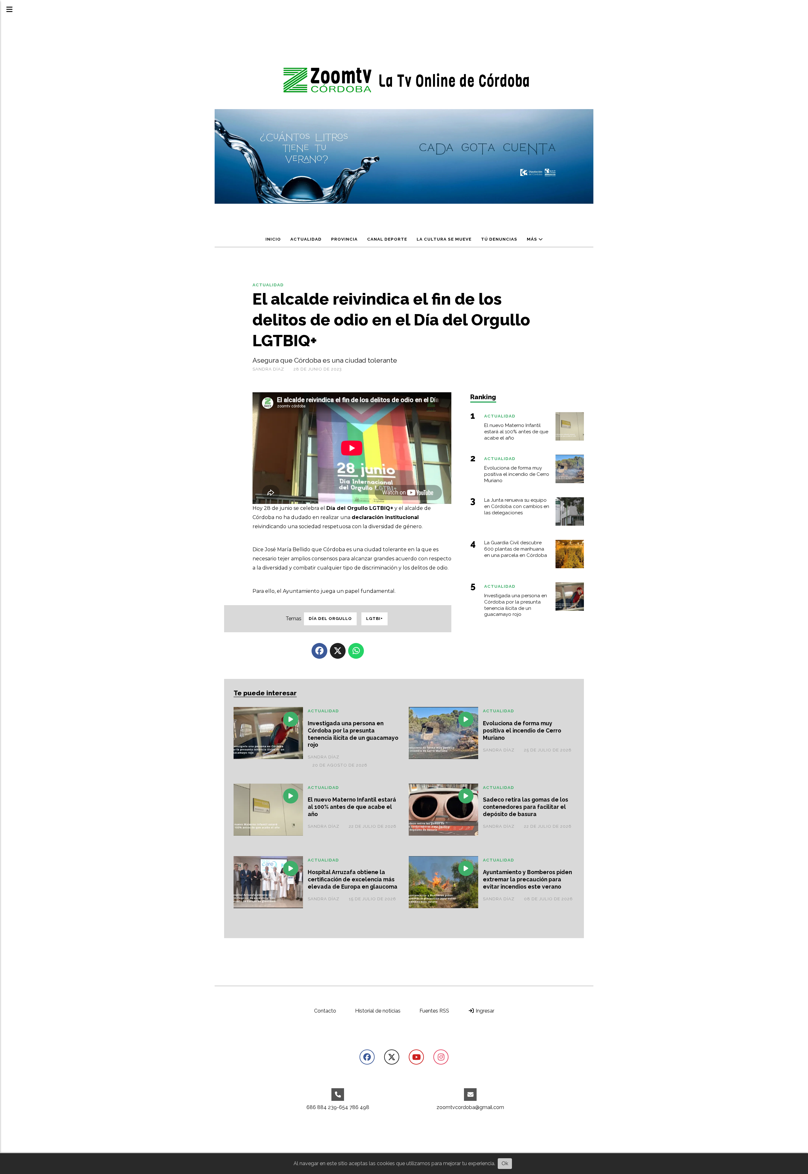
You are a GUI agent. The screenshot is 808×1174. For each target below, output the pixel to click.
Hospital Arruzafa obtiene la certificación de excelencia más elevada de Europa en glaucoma (352, 879)
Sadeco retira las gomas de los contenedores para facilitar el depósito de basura (525, 806)
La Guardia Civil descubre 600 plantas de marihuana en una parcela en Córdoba (515, 549)
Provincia (344, 239)
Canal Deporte (387, 239)
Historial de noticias (378, 1011)
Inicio (273, 239)
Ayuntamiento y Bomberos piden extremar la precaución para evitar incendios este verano (527, 879)
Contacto (325, 1011)
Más (532, 239)
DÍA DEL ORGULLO (330, 618)
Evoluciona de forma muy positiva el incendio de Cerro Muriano (522, 730)
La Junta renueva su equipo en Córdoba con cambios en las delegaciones (516, 506)
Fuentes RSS (434, 1011)
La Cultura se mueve (444, 239)
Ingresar (484, 1011)
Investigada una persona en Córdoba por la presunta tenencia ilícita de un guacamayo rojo (353, 734)
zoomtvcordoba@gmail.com (470, 1107)
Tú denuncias (499, 239)
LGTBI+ (374, 618)
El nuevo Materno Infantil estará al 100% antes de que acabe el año (352, 806)
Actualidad (306, 239)
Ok (505, 1163)
